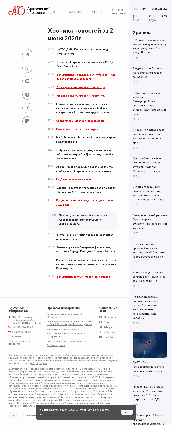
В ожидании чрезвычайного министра (80, 87)
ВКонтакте (110, 317)
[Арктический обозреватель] (29, 10)
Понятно (127, 412)
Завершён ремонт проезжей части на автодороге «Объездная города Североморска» (148, 250)
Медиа (96, 12)
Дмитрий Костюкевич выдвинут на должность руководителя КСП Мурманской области (148, 164)
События (75, 12)
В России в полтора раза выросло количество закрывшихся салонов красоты (148, 136)
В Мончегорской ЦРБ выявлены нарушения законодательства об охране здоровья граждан (149, 193)
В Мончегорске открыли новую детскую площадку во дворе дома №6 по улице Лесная (149, 46)
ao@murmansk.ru (21, 331)
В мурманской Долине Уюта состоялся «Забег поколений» (147, 73)
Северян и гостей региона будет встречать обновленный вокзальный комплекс (150, 221)
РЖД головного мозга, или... (74, 180)
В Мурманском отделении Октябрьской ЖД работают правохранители (86, 77)
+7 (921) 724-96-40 (22, 327)
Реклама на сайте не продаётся (19, 342)
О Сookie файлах (56, 345)
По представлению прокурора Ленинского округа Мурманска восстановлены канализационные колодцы (148, 307)
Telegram (109, 327)
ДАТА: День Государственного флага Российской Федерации (148, 367)
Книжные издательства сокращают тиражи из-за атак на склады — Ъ (149, 277)
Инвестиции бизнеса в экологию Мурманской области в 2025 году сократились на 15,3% (148, 393)
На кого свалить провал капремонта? (81, 96)
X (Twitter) (109, 332)
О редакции (15, 336)
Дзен (107, 322)
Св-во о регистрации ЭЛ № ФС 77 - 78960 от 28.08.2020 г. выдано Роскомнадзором (70, 323)
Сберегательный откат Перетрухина (80, 121)
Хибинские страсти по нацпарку (77, 129)
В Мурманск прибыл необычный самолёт (83, 277)
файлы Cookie (69, 410)
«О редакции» (39, 363)
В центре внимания (118, 12)
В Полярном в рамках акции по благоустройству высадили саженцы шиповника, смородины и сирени (149, 103)
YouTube (108, 337)
